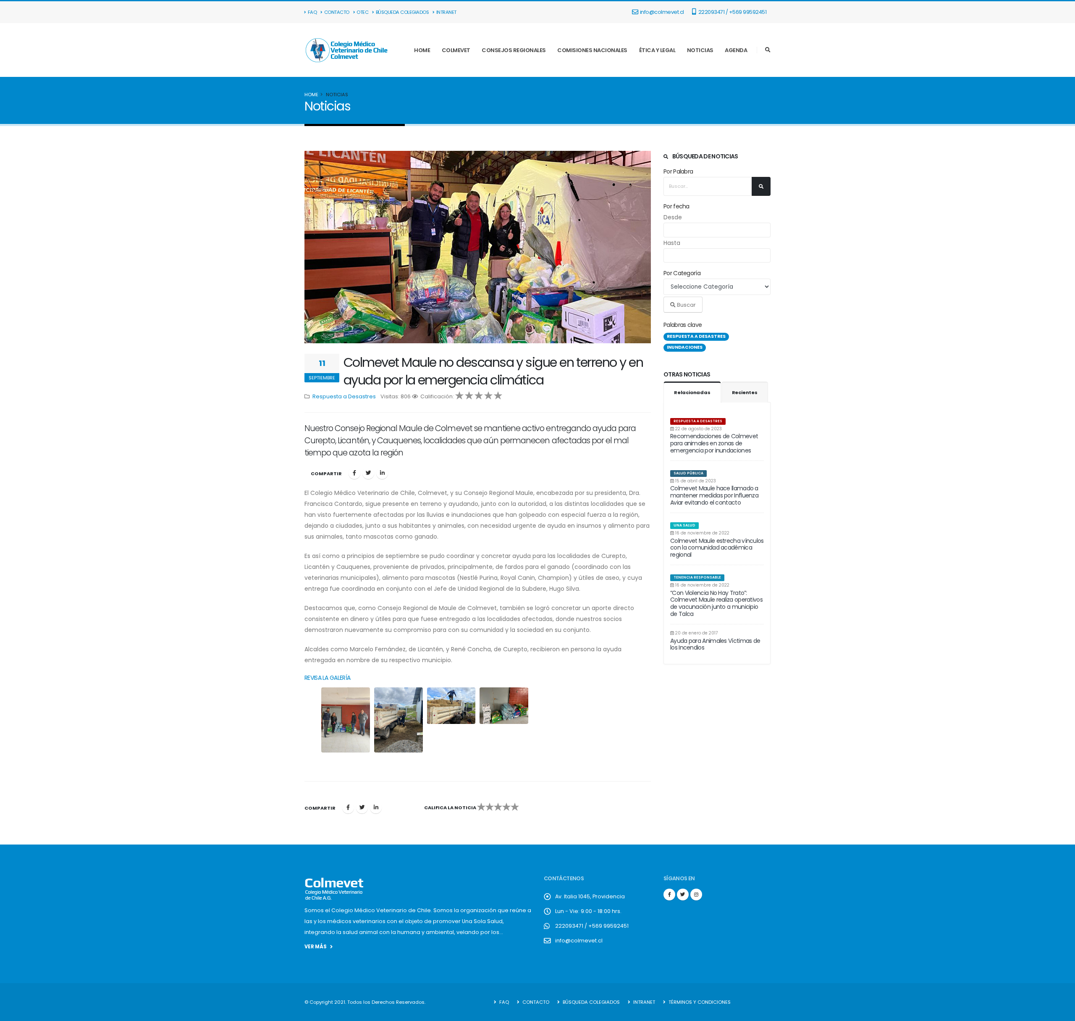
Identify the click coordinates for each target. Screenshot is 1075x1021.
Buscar (686, 304)
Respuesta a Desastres (698, 421)
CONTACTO (336, 12)
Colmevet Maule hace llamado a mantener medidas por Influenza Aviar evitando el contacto (714, 495)
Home (311, 94)
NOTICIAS (700, 50)
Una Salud (684, 525)
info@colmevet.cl (662, 12)
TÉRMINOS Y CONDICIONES (699, 1002)
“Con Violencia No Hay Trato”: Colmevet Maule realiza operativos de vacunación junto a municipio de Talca (716, 603)
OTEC (362, 12)
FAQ (312, 12)
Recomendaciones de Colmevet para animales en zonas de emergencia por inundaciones (714, 443)
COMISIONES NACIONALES (592, 50)
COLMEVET (456, 50)
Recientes (745, 392)
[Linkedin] (382, 473)
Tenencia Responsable (697, 577)
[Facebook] (354, 473)
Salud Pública (688, 473)
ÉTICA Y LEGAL (657, 50)
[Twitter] (368, 473)
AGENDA (736, 50)
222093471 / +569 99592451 (731, 12)
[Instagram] (696, 894)
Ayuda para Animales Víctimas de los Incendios (715, 644)
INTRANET (446, 12)
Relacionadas (692, 392)
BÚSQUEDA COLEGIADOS (402, 12)
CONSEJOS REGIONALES (514, 50)
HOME (422, 50)
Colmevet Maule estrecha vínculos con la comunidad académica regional (717, 548)
